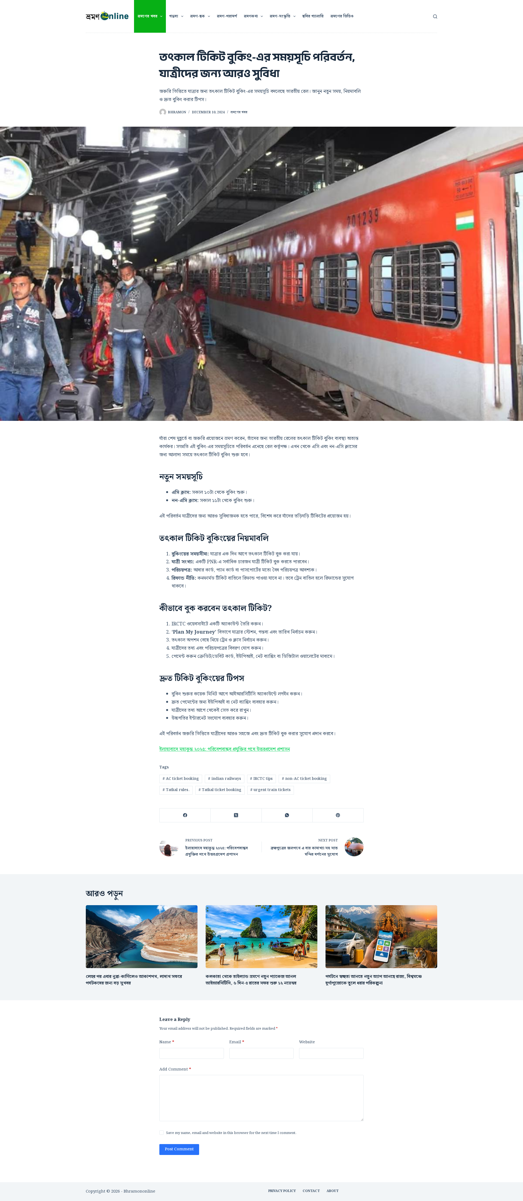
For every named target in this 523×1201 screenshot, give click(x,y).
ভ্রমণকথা (251, 16)
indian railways (224, 779)
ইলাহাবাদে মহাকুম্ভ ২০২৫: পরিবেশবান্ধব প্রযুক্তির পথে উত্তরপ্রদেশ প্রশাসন (224, 749)
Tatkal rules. (176, 790)
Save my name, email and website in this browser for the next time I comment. (231, 1133)
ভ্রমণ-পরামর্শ (227, 16)
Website (307, 1042)
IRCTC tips (261, 779)
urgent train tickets (270, 790)
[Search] (435, 16)
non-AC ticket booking (304, 779)
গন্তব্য (173, 16)
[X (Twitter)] (236, 815)
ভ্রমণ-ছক (197, 16)
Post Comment (179, 1149)
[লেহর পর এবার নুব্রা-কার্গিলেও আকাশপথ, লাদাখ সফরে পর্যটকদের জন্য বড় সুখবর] (141, 936)
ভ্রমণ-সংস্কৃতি (280, 16)
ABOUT (333, 1191)
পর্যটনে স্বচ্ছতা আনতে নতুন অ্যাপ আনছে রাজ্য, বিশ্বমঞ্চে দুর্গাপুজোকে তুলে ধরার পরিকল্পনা (374, 980)
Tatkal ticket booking (220, 790)
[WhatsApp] (287, 815)
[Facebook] (185, 815)
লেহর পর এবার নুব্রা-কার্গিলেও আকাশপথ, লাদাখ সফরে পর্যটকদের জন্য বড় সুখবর (134, 980)
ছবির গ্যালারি (313, 16)
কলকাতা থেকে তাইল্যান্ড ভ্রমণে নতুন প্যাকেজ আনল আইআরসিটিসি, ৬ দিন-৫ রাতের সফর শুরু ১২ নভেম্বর (251, 980)
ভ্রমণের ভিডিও (342, 16)
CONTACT (311, 1191)
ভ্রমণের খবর (147, 16)
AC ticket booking (181, 779)
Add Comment (175, 1069)
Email (236, 1042)
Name (166, 1042)
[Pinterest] (338, 815)
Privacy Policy (282, 1191)
